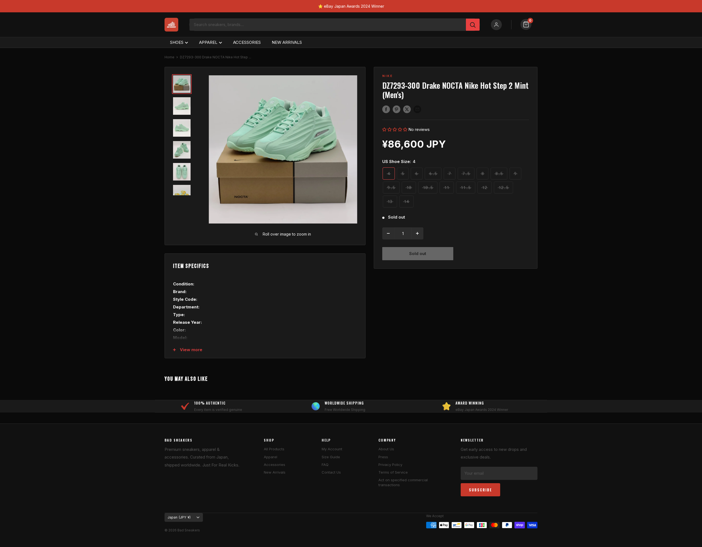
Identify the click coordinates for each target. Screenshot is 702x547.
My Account (332, 449)
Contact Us (331, 472)
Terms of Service (393, 472)
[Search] (473, 25)
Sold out (417, 253)
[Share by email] (417, 109)
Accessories (274, 464)
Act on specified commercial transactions (403, 482)
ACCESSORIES (247, 42)
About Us (386, 449)
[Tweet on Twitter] (407, 109)
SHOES (176, 42)
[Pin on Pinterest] (396, 109)
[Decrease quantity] (388, 233)
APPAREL (208, 42)
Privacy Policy (390, 464)
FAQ (325, 464)
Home (169, 57)
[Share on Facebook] (386, 109)
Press (383, 457)
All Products (274, 449)
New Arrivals (274, 472)
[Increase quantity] (417, 233)
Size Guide (331, 457)
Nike (387, 76)
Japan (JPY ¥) (179, 517)
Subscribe (480, 489)
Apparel (270, 457)
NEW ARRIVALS (287, 42)
